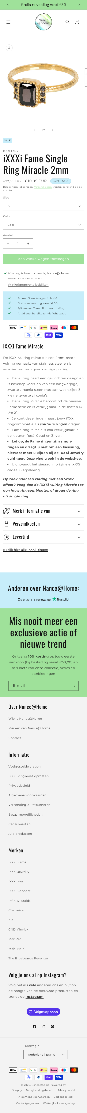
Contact (14, 738)
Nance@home (40, 1084)
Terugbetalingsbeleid (39, 1090)
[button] (8, 22)
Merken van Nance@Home (29, 728)
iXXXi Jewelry (19, 872)
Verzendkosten (43, 187)
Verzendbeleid (63, 1096)
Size (6, 197)
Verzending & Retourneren (29, 805)
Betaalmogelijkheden (25, 814)
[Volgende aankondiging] (79, 4)
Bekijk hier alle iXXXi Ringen (25, 550)
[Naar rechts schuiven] (52, 130)
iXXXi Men (16, 881)
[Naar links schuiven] (34, 130)
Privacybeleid (19, 786)
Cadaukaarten (19, 824)
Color (7, 216)
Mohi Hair (16, 949)
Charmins (16, 910)
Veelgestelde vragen (24, 766)
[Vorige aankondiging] (7, 4)
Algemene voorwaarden (27, 795)
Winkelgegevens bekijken (28, 285)
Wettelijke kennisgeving (59, 1103)
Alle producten (20, 834)
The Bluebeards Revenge (28, 958)
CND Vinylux (18, 929)
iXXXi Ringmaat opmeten (28, 776)
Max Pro (14, 939)
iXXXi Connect (19, 891)
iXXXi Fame (17, 862)
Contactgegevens (27, 1103)
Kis (10, 920)
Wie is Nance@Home (25, 719)
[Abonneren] (73, 686)
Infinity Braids (19, 901)
